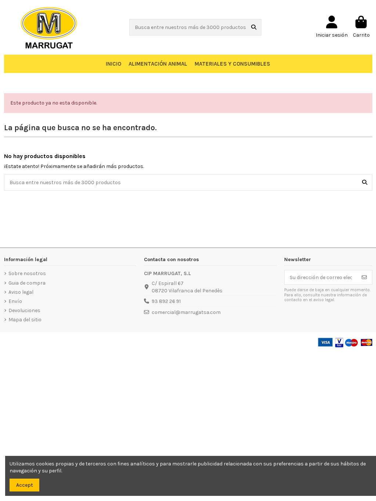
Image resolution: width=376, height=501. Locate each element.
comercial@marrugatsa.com (186, 312)
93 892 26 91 (166, 301)
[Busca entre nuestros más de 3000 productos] (253, 27)
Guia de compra (27, 283)
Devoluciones (24, 310)
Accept (24, 485)
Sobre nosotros (27, 273)
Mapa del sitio (24, 320)
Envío (15, 301)
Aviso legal (20, 292)
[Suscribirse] (364, 277)
